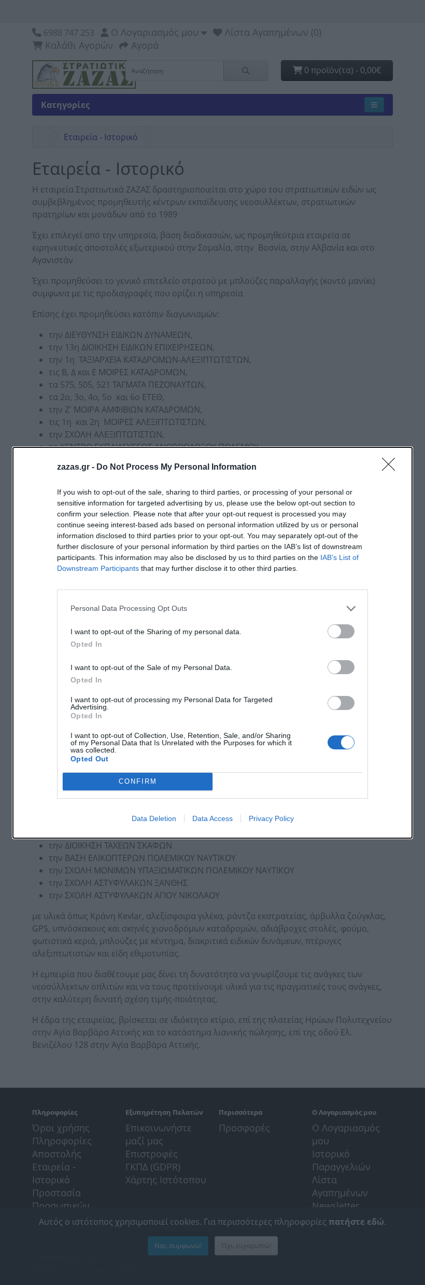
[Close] (392, 467)
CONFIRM (138, 781)
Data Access (212, 818)
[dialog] (212, 642)
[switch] (341, 631)
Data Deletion (154, 818)
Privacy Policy (271, 818)
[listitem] (212, 608)
